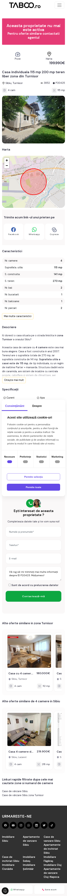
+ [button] (7, 160)
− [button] (7, 165)
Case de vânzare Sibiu (15, 791)
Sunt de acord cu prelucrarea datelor (34, 585)
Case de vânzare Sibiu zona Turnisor (23, 795)
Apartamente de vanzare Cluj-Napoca (52, 872)
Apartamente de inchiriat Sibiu (52, 848)
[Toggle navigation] (59, 5)
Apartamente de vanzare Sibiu (31, 840)
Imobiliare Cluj (53, 865)
